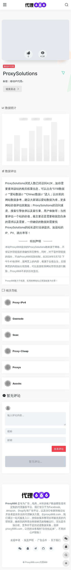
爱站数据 (15, 194)
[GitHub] (43, 549)
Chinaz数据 (33, 194)
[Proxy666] (35, 4)
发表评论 (59, 448)
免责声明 (29, 540)
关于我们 (55, 540)
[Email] (51, 549)
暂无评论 (14, 396)
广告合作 (42, 540)
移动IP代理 (9, 66)
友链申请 (15, 540)
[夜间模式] (66, 563)
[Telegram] (36, 549)
